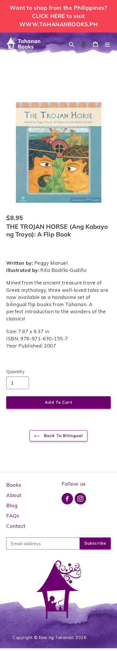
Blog (12, 505)
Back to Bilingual (63, 435)
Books (13, 485)
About (14, 495)
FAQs (12, 515)
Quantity (15, 371)
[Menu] (107, 43)
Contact (16, 526)
